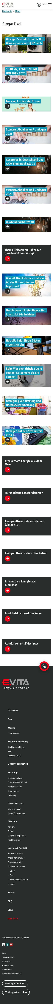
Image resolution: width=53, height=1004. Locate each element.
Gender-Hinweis (8, 957)
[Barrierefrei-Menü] (39, 5)
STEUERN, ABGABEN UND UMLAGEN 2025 (21, 71)
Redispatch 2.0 (14, 756)
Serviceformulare (15, 853)
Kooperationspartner (17, 836)
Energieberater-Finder (17, 782)
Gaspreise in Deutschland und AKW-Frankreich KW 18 (24, 162)
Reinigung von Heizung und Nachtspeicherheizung (23, 403)
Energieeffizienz (15, 787)
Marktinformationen (16, 866)
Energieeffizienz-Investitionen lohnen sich (24, 523)
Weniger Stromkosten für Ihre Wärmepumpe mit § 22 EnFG (25, 41)
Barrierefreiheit (7, 966)
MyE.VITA (13, 918)
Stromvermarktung (18, 741)
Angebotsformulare (16, 858)
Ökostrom (13, 710)
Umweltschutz (14, 809)
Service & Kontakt (17, 848)
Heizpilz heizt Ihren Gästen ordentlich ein (23, 343)
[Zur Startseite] (7, 5)
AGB (4, 953)
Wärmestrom (13, 733)
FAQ (10, 901)
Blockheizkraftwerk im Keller (23, 613)
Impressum (6, 961)
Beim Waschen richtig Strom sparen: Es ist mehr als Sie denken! (24, 373)
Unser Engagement (16, 813)
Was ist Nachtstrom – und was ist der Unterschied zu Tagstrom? (25, 282)
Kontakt (11, 884)
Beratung (13, 772)
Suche (11, 892)
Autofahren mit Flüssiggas (22, 643)
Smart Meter (13, 791)
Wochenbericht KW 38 (20, 222)
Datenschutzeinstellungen (11, 974)
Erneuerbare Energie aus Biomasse (20, 583)
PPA (10, 751)
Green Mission (15, 803)
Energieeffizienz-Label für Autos (25, 553)
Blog (10, 910)
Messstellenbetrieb (18, 764)
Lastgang (12, 795)
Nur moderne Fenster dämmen (24, 493)
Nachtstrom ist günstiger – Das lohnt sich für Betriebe (26, 312)
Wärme (11, 728)
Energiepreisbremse (19, 880)
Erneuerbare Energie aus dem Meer (23, 462)
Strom (12, 871)
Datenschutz (6, 970)
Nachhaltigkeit (14, 840)
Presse (11, 831)
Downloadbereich (15, 862)
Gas (10, 719)
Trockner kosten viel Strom (23, 101)
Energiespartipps (15, 778)
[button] (47, 5)
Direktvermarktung (16, 747)
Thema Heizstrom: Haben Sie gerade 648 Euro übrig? (23, 251)
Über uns (12, 821)
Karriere (11, 827)
